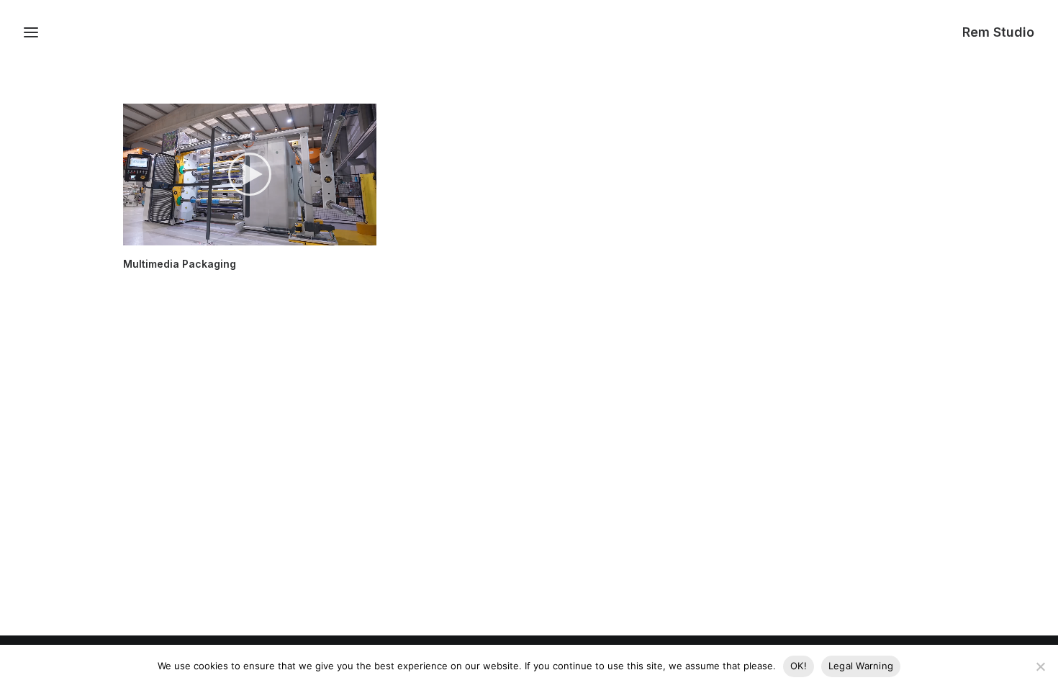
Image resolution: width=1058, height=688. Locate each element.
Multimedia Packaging (179, 264)
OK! (798, 665)
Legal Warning (860, 665)
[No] (1040, 666)
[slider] (240, 234)
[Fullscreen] (365, 234)
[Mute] (347, 234)
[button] (249, 174)
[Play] (132, 234)
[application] (249, 174)
